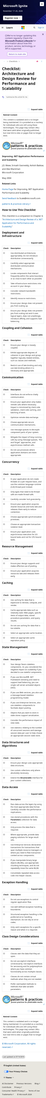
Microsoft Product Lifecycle (19, 40)
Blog (36, 1083)
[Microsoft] (23, 27)
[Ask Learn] (37, 61)
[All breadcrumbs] (4, 61)
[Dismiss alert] (42, 4)
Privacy (17, 1087)
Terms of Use (34, 1091)
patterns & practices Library (15, 203)
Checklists (13, 61)
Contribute (6, 1087)
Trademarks (7, 1094)
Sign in (41, 27)
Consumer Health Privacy (13, 1091)
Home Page (7, 189)
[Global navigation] (2, 27)
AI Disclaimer (7, 1083)
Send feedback (9, 198)
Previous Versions (24, 1083)
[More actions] (41, 61)
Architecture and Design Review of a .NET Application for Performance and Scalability (22, 223)
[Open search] (34, 27)
